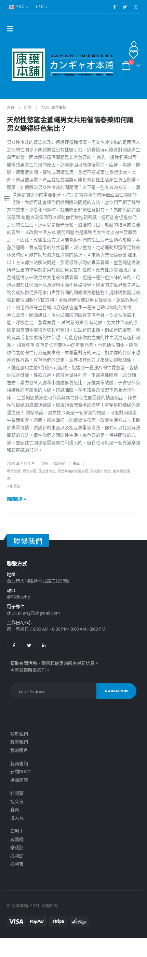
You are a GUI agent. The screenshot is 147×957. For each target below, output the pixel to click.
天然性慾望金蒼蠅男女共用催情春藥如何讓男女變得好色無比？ (70, 124)
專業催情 (14, 471)
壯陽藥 (17, 793)
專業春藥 (29, 471)
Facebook (14, 645)
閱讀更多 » (16, 499)
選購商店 (19, 780)
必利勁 (17, 856)
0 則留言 (13, 486)
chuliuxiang (54, 463)
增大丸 (17, 818)
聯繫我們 (19, 742)
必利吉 (17, 864)
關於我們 (19, 734)
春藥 (76, 463)
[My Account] (134, 45)
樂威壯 (17, 847)
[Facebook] (114, 6)
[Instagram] (135, 6)
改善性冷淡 (46, 471)
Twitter (29, 645)
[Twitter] (124, 6)
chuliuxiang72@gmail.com (33, 613)
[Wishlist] (133, 54)
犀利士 (17, 831)
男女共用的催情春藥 (72, 471)
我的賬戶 (19, 750)
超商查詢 (19, 763)
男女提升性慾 (100, 471)
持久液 (17, 801)
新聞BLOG (20, 772)
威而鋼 (17, 839)
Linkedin (44, 645)
